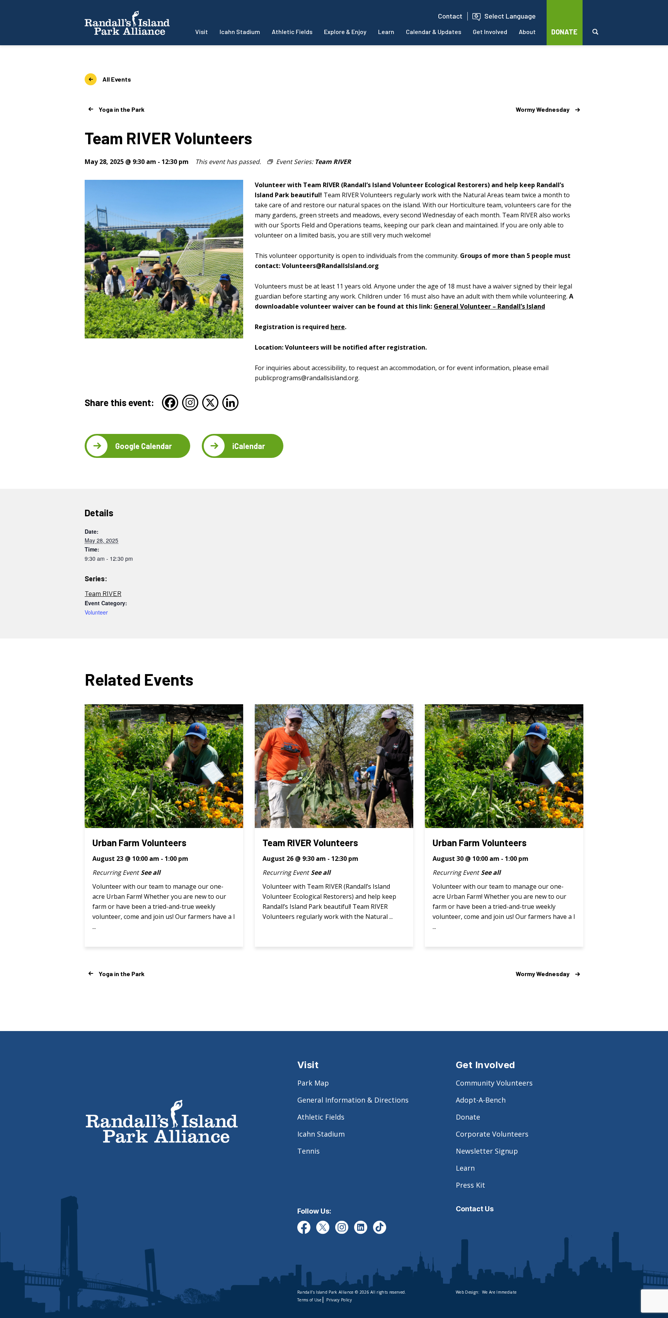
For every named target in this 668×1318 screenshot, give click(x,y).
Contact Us (475, 1209)
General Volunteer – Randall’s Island (489, 306)
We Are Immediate (499, 1292)
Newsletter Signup (487, 1151)
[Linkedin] (230, 402)
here (338, 327)
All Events (116, 79)
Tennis (308, 1151)
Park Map (313, 1083)
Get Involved (490, 31)
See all (150, 872)
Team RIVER (103, 593)
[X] (210, 402)
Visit (201, 31)
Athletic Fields (292, 31)
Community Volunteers (494, 1083)
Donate (468, 1117)
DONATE (564, 31)
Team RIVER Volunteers (310, 842)
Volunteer (96, 612)
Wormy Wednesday (542, 109)
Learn (386, 31)
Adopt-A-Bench (481, 1100)
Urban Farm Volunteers (139, 842)
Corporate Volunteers (492, 1134)
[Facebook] (170, 402)
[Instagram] (190, 402)
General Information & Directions (353, 1100)
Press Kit (470, 1185)
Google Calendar (143, 446)
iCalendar (248, 446)
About (527, 31)
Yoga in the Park (122, 109)
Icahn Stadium (240, 31)
